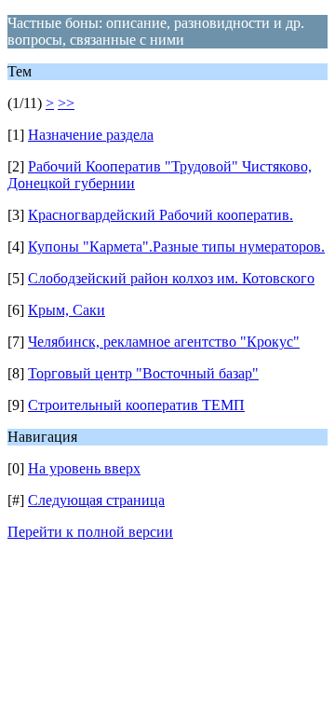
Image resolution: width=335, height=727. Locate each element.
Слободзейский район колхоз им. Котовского (171, 278)
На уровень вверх (84, 468)
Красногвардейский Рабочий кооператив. (160, 215)
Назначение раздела (91, 135)
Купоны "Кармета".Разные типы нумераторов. (176, 246)
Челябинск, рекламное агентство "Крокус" (164, 342)
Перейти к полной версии (90, 532)
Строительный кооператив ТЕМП (136, 405)
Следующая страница (96, 500)
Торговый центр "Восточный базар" (143, 373)
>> (66, 103)
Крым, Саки (66, 310)
